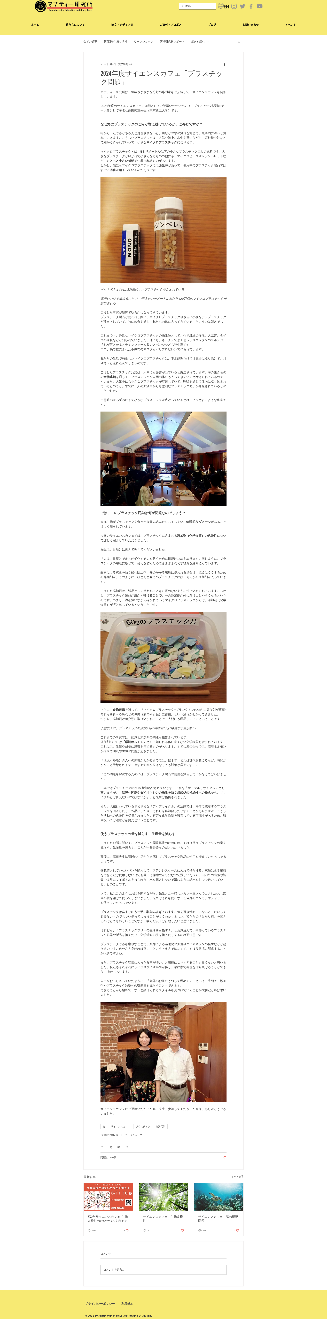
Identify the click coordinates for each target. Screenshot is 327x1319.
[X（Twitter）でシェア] (110, 1147)
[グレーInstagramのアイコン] (234, 6)
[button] (250, 23)
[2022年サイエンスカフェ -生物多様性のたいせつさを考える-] (108, 1197)
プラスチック (143, 1126)
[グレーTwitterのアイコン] (242, 6)
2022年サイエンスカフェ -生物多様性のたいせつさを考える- (108, 1219)
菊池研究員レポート (172, 41)
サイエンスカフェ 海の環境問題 (218, 1219)
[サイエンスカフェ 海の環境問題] (218, 1197)
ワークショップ (143, 41)
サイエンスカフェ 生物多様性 (163, 1219)
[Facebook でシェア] (102, 1147)
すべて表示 (238, 1176)
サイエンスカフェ (120, 1126)
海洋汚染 (160, 1126)
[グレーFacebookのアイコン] (251, 6)
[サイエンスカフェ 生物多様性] (163, 1197)
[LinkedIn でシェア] (118, 1147)
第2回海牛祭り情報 (115, 41)
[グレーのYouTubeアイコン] (259, 6)
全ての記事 (90, 41)
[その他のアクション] (224, 64)
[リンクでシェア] (127, 1147)
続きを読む (198, 41)
